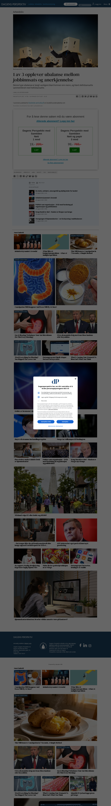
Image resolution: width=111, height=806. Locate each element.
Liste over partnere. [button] (53, 409)
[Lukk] (75, 378)
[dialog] (55, 403)
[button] (55, 401)
